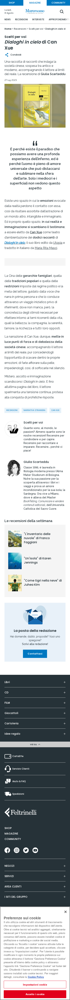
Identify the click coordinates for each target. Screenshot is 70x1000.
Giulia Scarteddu (36, 462)
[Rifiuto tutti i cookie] (65, 912)
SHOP (12, 2)
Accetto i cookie (35, 994)
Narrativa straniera (34, 410)
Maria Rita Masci (46, 248)
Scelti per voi (33, 423)
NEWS (7, 19)
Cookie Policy (36, 977)
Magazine (11, 833)
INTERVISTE (38, 19)
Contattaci (35, 653)
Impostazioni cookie (35, 984)
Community (12, 839)
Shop (8, 828)
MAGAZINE (35, 2)
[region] (35, 953)
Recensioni (12, 410)
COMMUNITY (58, 2)
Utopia (57, 243)
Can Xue (55, 410)
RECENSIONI (21, 19)
